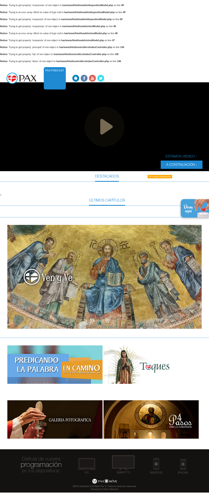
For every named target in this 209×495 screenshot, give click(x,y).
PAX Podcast (54, 70)
